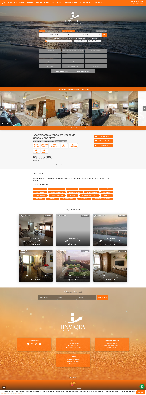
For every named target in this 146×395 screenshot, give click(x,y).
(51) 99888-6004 (137, 1)
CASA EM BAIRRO (96, 51)
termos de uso (18, 393)
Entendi (140, 392)
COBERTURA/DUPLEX (73, 56)
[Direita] (144, 108)
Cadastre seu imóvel (73, 359)
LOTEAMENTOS (96, 61)
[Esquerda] (1, 108)
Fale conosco (73, 363)
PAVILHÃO (50, 66)
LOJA (73, 61)
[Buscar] (104, 35)
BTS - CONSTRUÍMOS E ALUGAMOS (73, 51)
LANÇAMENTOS (50, 61)
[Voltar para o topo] (4, 387)
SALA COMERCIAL (73, 66)
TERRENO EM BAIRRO (62, 71)
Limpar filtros (101, 31)
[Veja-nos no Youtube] (40, 344)
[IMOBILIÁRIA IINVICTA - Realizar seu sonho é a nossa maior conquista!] (73, 18)
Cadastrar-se (102, 297)
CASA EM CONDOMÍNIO (50, 56)
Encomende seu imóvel (73, 361)
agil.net (79, 388)
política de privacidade (7, 393)
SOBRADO (96, 66)
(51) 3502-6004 (138, 4)
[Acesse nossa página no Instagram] (36, 344)
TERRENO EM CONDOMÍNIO (84, 71)
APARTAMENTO (50, 51)
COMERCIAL (95, 56)
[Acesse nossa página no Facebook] (28, 344)
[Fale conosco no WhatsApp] (32, 344)
